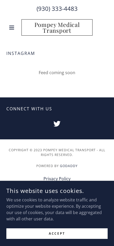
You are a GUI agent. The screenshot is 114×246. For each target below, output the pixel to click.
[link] (56, 27)
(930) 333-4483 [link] (57, 8)
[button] (13, 27)
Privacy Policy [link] (57, 179)
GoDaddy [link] (69, 166)
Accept (57, 233)
